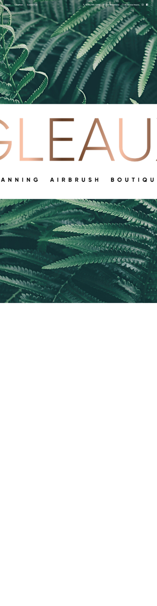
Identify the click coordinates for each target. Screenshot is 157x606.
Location (19, 4)
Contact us (32, 4)
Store (7, 4)
